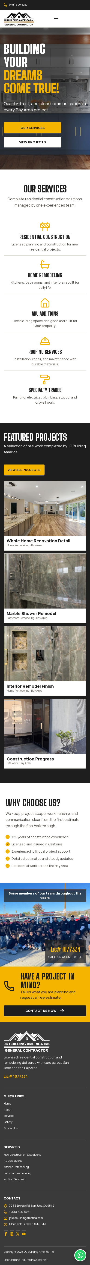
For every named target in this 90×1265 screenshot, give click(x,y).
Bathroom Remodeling (18, 1173)
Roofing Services (14, 1179)
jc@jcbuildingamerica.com (26, 1218)
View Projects (32, 142)
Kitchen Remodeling (16, 1167)
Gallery (8, 1122)
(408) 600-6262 (18, 4)
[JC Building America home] (26, 18)
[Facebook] (6, 1233)
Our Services (33, 128)
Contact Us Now (41, 1010)
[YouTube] (24, 1233)
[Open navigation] (55, 18)
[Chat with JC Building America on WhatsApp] (80, 1255)
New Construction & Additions (22, 1155)
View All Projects (24, 470)
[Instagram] (12, 1233)
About (7, 1110)
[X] (18, 1233)
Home (7, 1103)
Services (9, 1116)
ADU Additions (13, 1161)
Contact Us (11, 1128)
